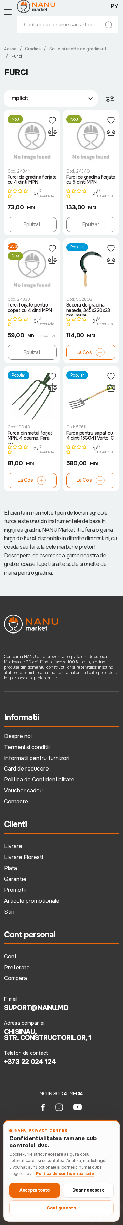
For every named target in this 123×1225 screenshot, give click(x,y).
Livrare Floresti (23, 857)
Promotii (15, 890)
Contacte (16, 801)
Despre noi (18, 736)
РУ (114, 6)
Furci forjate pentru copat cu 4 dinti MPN (30, 307)
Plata (10, 868)
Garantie (15, 879)
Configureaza (61, 1208)
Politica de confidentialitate (65, 1173)
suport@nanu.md (36, 1008)
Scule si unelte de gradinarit (78, 49)
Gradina (33, 49)
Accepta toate (34, 1190)
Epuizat (32, 224)
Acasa (10, 49)
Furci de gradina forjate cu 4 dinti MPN (32, 180)
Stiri (9, 911)
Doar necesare (88, 1190)
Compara (15, 978)
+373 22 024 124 (30, 1062)
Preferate (17, 967)
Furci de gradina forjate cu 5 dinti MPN (90, 180)
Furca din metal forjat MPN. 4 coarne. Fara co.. (30, 437)
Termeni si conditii (27, 747)
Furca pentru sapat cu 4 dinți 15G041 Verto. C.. (90, 436)
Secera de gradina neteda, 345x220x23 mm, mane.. (88, 309)
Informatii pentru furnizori (36, 758)
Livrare (13, 846)
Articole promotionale (31, 900)
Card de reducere (26, 768)
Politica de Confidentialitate (39, 779)
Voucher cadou (23, 790)
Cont (10, 956)
